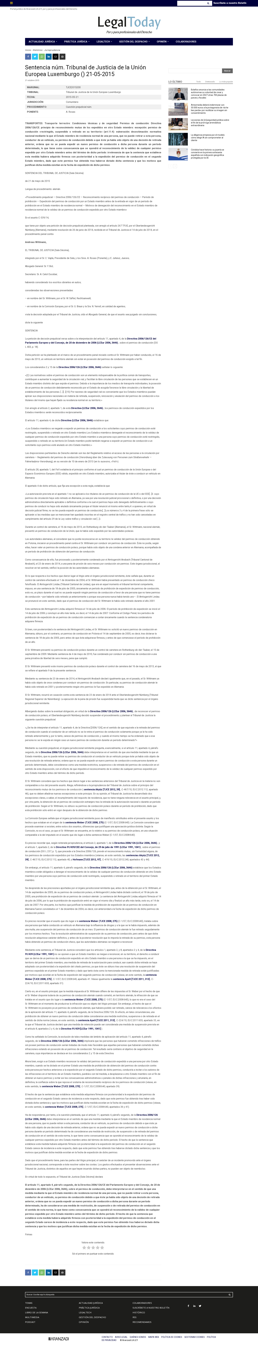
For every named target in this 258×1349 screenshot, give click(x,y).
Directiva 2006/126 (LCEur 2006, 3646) (80, 367)
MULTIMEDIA (32, 1317)
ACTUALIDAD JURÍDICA (91, 1302)
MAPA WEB (153, 1337)
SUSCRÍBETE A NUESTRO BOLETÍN (151, 1307)
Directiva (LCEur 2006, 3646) (87, 408)
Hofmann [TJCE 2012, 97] (87, 859)
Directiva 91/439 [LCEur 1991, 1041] (81, 1028)
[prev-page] (170, 166)
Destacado (210, 82)
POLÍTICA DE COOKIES (171, 1337)
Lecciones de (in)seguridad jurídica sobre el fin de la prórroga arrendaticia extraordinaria (210, 123)
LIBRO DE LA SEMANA (36, 1312)
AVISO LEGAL (121, 1337)
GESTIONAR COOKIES (194, 1337)
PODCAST (30, 1321)
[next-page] (175, 166)
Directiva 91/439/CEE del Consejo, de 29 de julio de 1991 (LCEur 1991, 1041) (98, 847)
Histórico (37, 50)
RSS (134, 1317)
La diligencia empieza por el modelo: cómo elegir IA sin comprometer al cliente (208, 138)
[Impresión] (62, 57)
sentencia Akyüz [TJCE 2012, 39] (102, 789)
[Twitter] (35, 57)
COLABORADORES (142, 1302)
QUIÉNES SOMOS (138, 1337)
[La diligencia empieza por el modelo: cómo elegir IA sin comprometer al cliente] (178, 139)
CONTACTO (107, 1337)
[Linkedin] (49, 57)
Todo (198, 82)
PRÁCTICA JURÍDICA (89, 1307)
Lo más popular (226, 82)
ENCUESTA (30, 1307)
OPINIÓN (84, 1321)
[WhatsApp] (42, 57)
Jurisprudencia (52, 50)
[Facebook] (28, 57)
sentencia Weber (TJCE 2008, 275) (84, 822)
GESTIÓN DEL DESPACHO (92, 1317)
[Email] (56, 57)
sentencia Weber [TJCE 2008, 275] (61, 1086)
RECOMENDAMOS (142, 1321)
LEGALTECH (85, 1312)
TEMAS (28, 1302)
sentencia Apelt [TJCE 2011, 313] (131, 979)
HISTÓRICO (139, 1312)
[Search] (208, 3)
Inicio (28, 50)
